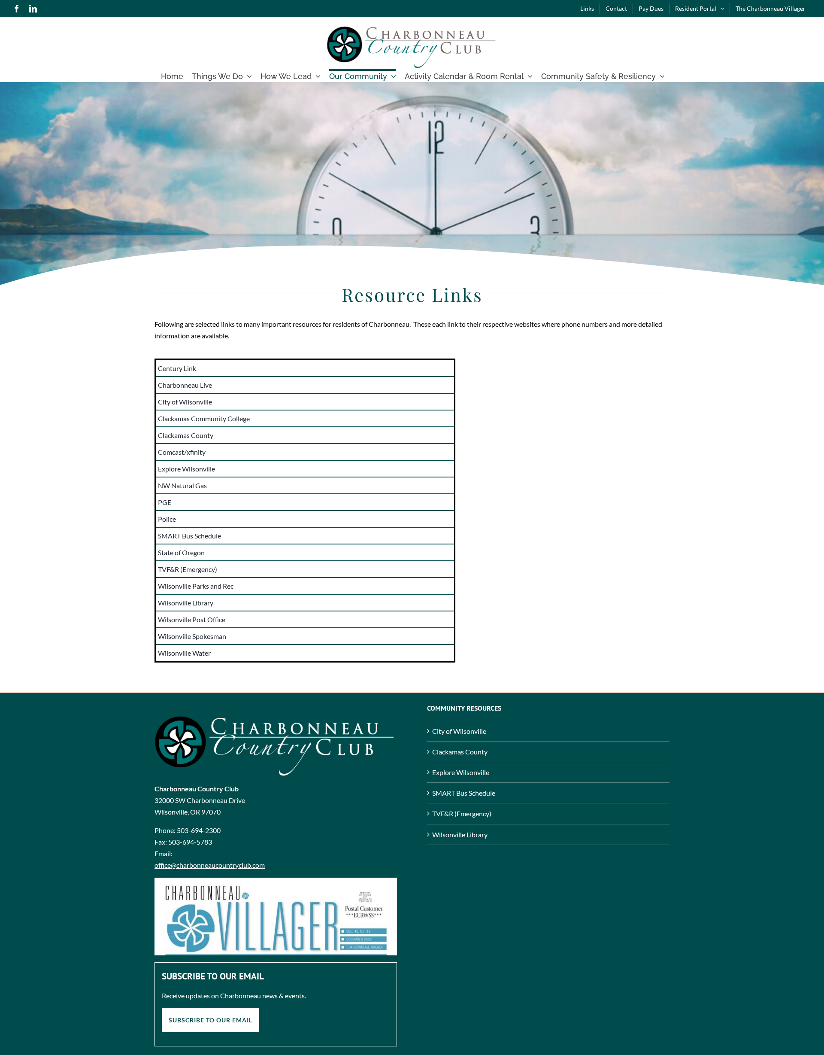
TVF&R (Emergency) (461, 813)
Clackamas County (460, 752)
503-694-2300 (199, 830)
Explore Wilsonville (460, 772)
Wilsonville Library (460, 834)
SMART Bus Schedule (463, 793)
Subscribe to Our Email (210, 1020)
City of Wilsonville (459, 731)
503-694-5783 (190, 842)
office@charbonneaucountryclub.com (209, 865)
